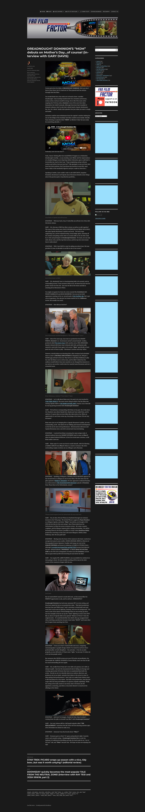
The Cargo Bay (99, 78)
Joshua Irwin (37, 77)
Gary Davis (29, 75)
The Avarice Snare (60, 343)
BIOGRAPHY (106, 11)
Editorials (98, 67)
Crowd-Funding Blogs (101, 66)
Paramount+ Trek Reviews (102, 75)
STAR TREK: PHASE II (51, 401)
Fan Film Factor (31, 805)
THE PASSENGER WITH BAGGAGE (67, 483)
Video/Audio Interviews (102, 80)
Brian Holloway (31, 72)
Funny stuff (99, 71)
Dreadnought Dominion (33, 74)
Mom (28, 78)
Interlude (98, 72)
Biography (98, 63)
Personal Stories (100, 77)
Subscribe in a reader (100, 218)
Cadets (98, 64)
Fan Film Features (31, 70)
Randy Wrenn (33, 78)
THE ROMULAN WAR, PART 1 (68, 403)
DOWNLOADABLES (96, 11)
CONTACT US (114, 11)
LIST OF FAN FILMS (72, 11)
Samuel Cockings (31, 80)
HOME (43, 11)
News (38, 70)
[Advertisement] (106, 138)
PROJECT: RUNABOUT (61, 480)
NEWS (49, 11)
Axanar (98, 61)
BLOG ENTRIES (58, 11)
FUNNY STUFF (85, 11)
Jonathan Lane (31, 66)
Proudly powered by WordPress (43, 805)
